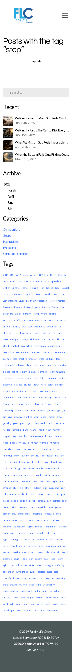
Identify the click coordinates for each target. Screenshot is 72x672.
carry (5, 339)
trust (31, 584)
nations (15, 481)
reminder (63, 526)
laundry (25, 455)
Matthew (30, 300)
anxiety (16, 326)
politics (56, 500)
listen (22, 462)
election (59, 384)
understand (26, 591)
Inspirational (11, 241)
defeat (6, 371)
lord (34, 462)
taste (49, 571)
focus (6, 403)
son (31, 558)
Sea (62, 307)
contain (45, 352)
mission (17, 474)
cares (60, 332)
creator (33, 358)
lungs (18, 468)
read (37, 520)
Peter (52, 300)
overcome (53, 487)
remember (50, 526)
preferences (24, 513)
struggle (49, 565)
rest (47, 532)
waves (48, 597)
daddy (58, 358)
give (10, 416)
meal (31, 468)
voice (23, 597)
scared (13, 545)
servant (7, 552)
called (38, 332)
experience (44, 391)
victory (6, 597)
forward (49, 403)
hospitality (15, 442)
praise (58, 507)
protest (6, 520)
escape (6, 391)
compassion (54, 345)
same (60, 539)
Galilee (49, 287)
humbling (54, 442)
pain (63, 487)
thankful (7, 578)
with (12, 603)
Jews (55, 294)
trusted (23, 584)
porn (5, 507)
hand (49, 423)
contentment (58, 352)
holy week (17, 436)
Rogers (36, 307)
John (62, 294)
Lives (21, 300)
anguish (61, 320)
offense (7, 487)
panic (32, 494)
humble (44, 442)
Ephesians (56, 281)
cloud (6, 345)
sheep (39, 552)
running (14, 539)
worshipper (9, 610)
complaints (8, 352)
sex (32, 552)
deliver (32, 371)
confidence (22, 352)
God (57, 287)
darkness (19, 365)
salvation (50, 539)
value (57, 591)
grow (15, 423)
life (56, 455)
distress (18, 384)
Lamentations (10, 300)
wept (5, 603)
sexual (25, 552)
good (43, 416)
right (5, 539)
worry (63, 603)
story (40, 565)
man (25, 468)
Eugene (16, 287)
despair (29, 378)
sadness (40, 539)
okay (15, 487)
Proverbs (7, 307)
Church (62, 274)
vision (15, 597)
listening (13, 462)
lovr (11, 468)
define (15, 371)
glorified (28, 416)
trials (5, 584)
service (16, 552)
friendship (8, 410)
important (8, 449)
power (50, 507)
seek (40, 545)
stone (24, 565)
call (44, 332)
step (11, 565)
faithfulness (9, 397)
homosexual (36, 436)
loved (54, 462)
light (62, 455)
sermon (62, 545)
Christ (53, 274)
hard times (59, 423)
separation (50, 545)
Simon (18, 313)
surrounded (22, 571)
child (43, 339)
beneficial (52, 326)
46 (16, 274)
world (55, 603)
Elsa (47, 281)
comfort (15, 345)
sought (38, 558)
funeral (41, 410)
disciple (62, 378)
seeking (32, 545)
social (16, 558)
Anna (33, 274)
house (25, 442)
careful (52, 332)
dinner (52, 378)
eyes (54, 391)
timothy (32, 578)
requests (20, 532)
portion (13, 507)
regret (30, 526)
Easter (39, 281)
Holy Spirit (29, 294)
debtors (52, 365)
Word (44, 313)
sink (53, 552)
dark (28, 365)
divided (28, 384)
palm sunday (9, 494)
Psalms (18, 307)
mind (56, 468)
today (41, 578)
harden (6, 429)
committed (26, 345)
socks (24, 558)
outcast (37, 487)
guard (23, 423)
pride (58, 513)
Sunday (27, 313)
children (34, 339)
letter (50, 455)
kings (56, 449)
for (56, 403)
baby (30, 326)
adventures (9, 320)
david (35, 365)
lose (40, 462)
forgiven (29, 403)
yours (30, 610)
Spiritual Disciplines (15, 253)
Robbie (27, 307)
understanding (10, 591)
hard (25, 429)
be (60, 326)
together (50, 578)
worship (21, 610)
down (36, 384)
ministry (7, 474)
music (6, 481)
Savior (55, 307)
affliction (21, 320)
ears (43, 384)
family (26, 397)
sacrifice (29, 539)
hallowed (40, 423)
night (55, 481)
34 (11, 274)
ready (30, 520)
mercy (48, 468)
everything (17, 391)
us (51, 591)
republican (8, 532)
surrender (8, 571)
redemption (19, 526)
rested (39, 532)
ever (27, 391)
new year (25, 481)
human (34, 442)
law (32, 455)
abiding (52, 313)
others (28, 487)
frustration (30, 410)
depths (19, 378)
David (20, 281)
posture (23, 507)
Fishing (34, 287)
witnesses (21, 603)
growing (7, 423)
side (47, 552)
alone (44, 320)
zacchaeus (52, 610)
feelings (48, 397)
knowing (7, 455)
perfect (23, 500)
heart (41, 429)
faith (19, 397)
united (37, 591)
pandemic (23, 494)
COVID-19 (43, 274)
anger (52, 320)
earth (50, 384)
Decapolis (29, 281)
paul (63, 494)
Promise (60, 300)
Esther (6, 287)
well (63, 597)
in (25, 449)
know (16, 455)
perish (32, 500)
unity (45, 591)
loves (61, 462)
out (44, 487)
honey (58, 436)
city (62, 339)
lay (37, 455)
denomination (57, 371)
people (14, 500)
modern (28, 474)
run (21, 539)
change (24, 339)
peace (6, 500)
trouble (13, 584)
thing (23, 578)
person (41, 500)
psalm (15, 520)
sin (58, 552)
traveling (60, 578)
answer (7, 326)
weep (56, 597)
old (21, 487)
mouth (46, 474)
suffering (59, 565)
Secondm (8, 313)
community (40, 345)
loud (47, 462)
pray (14, 513)
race (22, 520)
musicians (57, 474)
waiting (39, 597)
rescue (30, 532)
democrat (43, 371)
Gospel (7, 235)
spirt (5, 565)
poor (64, 500)
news (35, 481)
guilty (30, 423)
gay (63, 410)
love (5, 468)
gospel (51, 416)
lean (43, 455)
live (28, 462)
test (56, 571)
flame (58, 397)
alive (37, 320)
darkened (8, 365)
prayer (6, 513)
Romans (46, 307)
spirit (60, 558)
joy (39, 449)
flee (64, 397)
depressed (8, 378)
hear (48, 429)
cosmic (6, 358)
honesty (49, 436)
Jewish (47, 294)
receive (7, 526)
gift (4, 416)
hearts (33, 429)
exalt (34, 391)
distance (7, 384)
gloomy (18, 416)
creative (23, 358)
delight (23, 371)
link (5, 462)
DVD (12, 281)
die (36, 378)
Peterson (42, 300)
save (5, 545)
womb (32, 603)
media (39, 468)
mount (37, 474)
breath (29, 332)
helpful (6, 436)
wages (30, 597)
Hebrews (17, 294)
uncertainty (49, 584)
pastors (41, 494)
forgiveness (17, 403)
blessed (7, 332)
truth (38, 584)
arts (24, 326)
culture (50, 358)
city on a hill (53, 339)
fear (34, 397)
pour (31, 507)
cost (14, 358)
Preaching (9, 247)
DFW (5, 281)
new (42, 481)
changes (14, 339)
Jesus (39, 294)
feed (40, 397)
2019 (5, 274)
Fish (42, 287)
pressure (49, 513)
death (43, 365)
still (17, 565)
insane (18, 449)
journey (32, 449)
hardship (16, 429)
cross (41, 358)
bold (22, 332)
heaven (56, 429)
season (22, 545)
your (37, 610)
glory (36, 416)
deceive (62, 365)
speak (53, 558)
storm (32, 565)
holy (26, 436)
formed (39, 403)
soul (46, 558)
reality (44, 520)
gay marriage (53, 410)
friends (19, 410)
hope (5, 442)
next (48, 481)
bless (15, 332)
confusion (35, 352)
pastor (50, 494)
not (61, 481)
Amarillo (24, 274)
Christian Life (11, 229)
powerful (40, 507)
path (57, 494)
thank (16, 578)
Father (25, 287)
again (30, 320)
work (48, 603)
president (37, 513)
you (43, 610)
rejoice (38, 526)
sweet (33, 571)
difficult (43, 378)
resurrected (57, 532)
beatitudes (39, 326)
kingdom (46, 449)
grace (60, 416)
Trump (36, 313)
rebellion (54, 520)
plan (49, 500)
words (40, 603)
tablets (41, 571)
